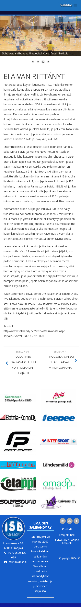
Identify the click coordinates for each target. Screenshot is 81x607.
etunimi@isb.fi (18, 562)
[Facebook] (76, 521)
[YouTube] (70, 521)
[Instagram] (63, 521)
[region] (40, 42)
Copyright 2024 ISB (69, 558)
